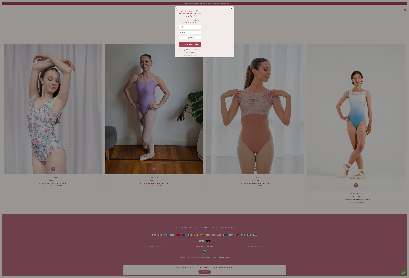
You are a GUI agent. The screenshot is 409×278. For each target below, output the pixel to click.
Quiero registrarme (190, 44)
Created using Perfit (190, 55)
